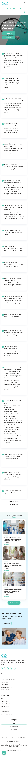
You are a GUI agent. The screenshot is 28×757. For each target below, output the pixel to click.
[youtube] (14, 8)
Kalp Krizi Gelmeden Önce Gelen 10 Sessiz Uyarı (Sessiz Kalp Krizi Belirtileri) (13, 591)
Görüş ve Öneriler (5, 709)
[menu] (24, 3)
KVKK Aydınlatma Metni (6, 687)
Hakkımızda (4, 677)
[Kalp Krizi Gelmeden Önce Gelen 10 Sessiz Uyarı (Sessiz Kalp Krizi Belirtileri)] (14, 579)
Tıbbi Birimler (8, 37)
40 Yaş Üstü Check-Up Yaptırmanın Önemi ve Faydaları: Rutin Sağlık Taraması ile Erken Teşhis (13, 539)
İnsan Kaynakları (5, 689)
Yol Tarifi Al (14, 729)
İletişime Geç (7, 623)
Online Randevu (5, 711)
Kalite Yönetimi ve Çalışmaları (8, 679)
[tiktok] (17, 8)
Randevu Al (9, 33)
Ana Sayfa (4, 22)
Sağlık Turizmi (4, 682)
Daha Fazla (6, 544)
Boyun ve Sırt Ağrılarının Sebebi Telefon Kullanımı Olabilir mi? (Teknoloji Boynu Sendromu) (12, 565)
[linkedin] (20, 8)
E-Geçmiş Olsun (5, 706)
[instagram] (11, 8)
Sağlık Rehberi (4, 684)
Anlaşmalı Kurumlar (6, 704)
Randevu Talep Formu (6, 714)
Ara (14, 723)
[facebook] (8, 8)
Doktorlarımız (4, 699)
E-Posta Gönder (14, 726)
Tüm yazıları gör (14, 603)
